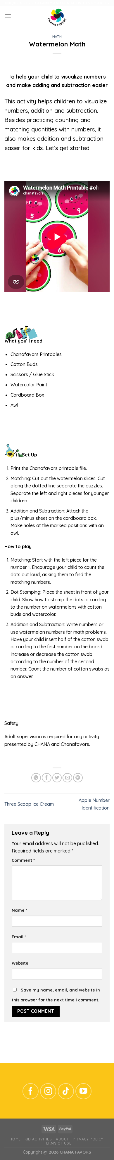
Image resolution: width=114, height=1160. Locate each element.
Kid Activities (38, 1139)
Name (19, 910)
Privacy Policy (88, 1139)
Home (14, 1139)
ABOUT (62, 1139)
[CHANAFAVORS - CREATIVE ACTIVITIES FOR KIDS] (57, 16)
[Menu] (7, 16)
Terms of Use (57, 1143)
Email (19, 937)
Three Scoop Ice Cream (29, 804)
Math (57, 36)
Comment (23, 860)
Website (20, 963)
